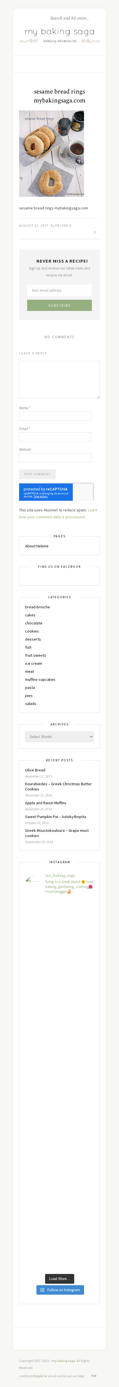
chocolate (33, 623)
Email (24, 428)
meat (29, 671)
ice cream (33, 663)
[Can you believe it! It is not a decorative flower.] (59, 961)
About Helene (37, 546)
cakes (30, 615)
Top (94, 1376)
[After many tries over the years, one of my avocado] (59, 1209)
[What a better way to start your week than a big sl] (59, 1250)
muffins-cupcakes (40, 679)
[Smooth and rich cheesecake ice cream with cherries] (59, 920)
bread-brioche (37, 607)
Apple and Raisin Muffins (45, 802)
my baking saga (63, 1361)
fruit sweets (35, 655)
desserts (33, 639)
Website (25, 449)
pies (29, 695)
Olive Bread (35, 770)
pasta (30, 687)
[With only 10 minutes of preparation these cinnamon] (59, 1168)
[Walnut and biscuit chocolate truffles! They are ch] (59, 1085)
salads (30, 703)
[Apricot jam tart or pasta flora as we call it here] (59, 1126)
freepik (38, 1376)
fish (28, 647)
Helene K (63, 225)
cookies (32, 631)
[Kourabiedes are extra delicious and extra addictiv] (59, 1003)
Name (24, 408)
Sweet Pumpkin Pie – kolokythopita (55, 816)
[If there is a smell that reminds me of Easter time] (59, 1044)
